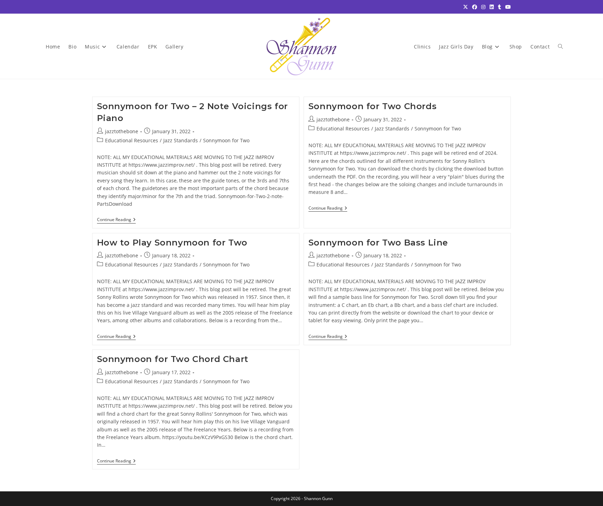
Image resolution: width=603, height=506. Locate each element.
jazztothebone (121, 131)
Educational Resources (131, 140)
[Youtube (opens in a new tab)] (507, 6)
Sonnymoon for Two (226, 140)
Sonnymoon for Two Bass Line (378, 242)
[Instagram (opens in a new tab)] (483, 6)
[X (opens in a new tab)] (465, 6)
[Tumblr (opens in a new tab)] (499, 6)
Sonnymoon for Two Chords (372, 106)
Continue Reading (116, 220)
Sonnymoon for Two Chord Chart (172, 359)
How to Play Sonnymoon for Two (172, 242)
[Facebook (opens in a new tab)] (474, 6)
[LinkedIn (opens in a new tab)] (491, 6)
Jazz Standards (180, 140)
